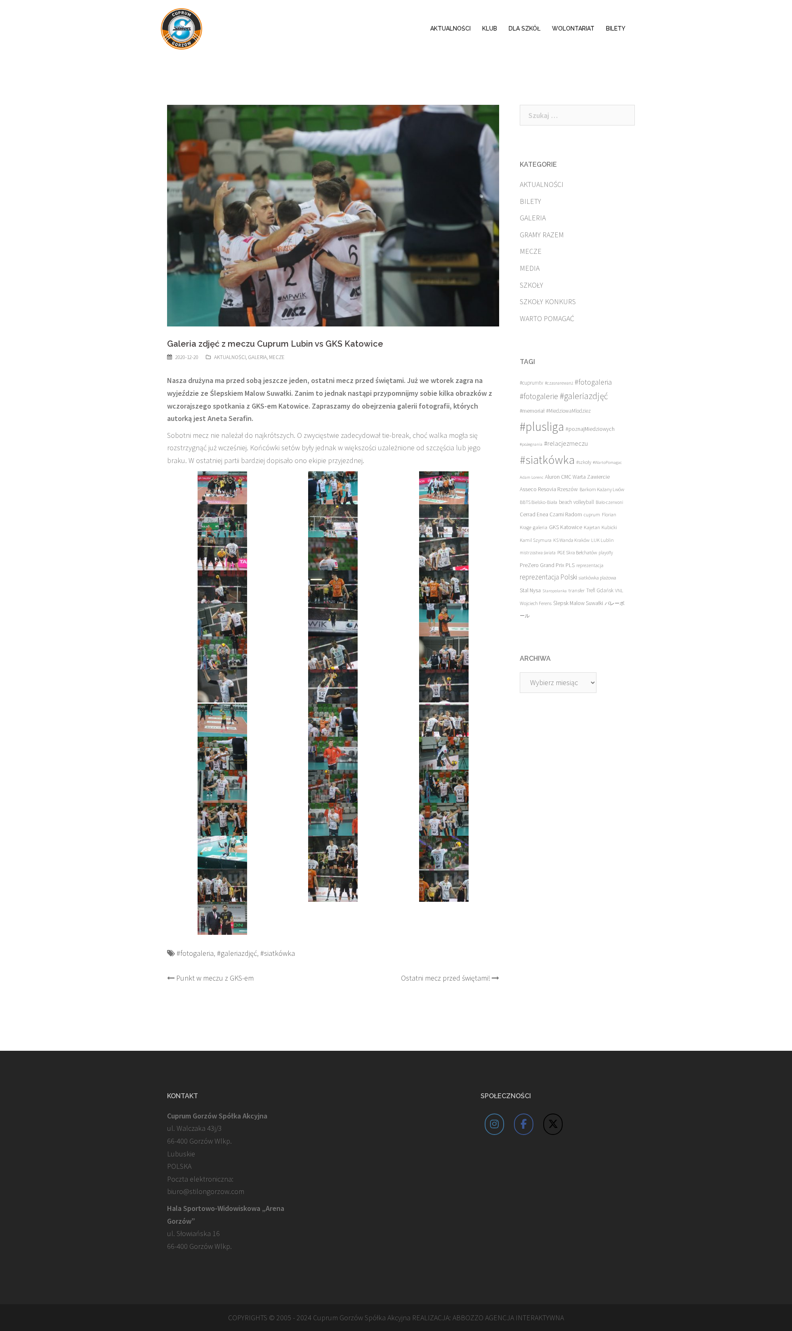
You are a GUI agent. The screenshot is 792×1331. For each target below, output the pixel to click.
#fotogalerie (539, 396)
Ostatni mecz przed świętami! (445, 978)
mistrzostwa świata (538, 553)
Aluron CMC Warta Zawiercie (577, 476)
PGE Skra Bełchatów (577, 552)
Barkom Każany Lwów (602, 489)
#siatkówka (277, 953)
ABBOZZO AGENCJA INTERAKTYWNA (508, 1317)
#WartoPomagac (607, 462)
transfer (576, 590)
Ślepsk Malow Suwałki (578, 603)
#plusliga (542, 426)
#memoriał (532, 410)
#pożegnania (531, 444)
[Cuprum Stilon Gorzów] (181, 28)
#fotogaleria (195, 953)
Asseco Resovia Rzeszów (549, 489)
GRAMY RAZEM (542, 234)
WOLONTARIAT (573, 28)
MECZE (277, 357)
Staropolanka (554, 590)
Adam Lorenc (531, 477)
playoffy (606, 553)
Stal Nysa (530, 590)
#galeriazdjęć (237, 953)
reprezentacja (589, 565)
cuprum (592, 514)
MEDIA (530, 268)
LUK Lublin (602, 540)
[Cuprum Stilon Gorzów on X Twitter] (553, 1124)
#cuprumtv (531, 382)
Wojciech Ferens (536, 603)
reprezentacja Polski (548, 577)
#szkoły (583, 462)
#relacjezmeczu (566, 443)
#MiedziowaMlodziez (568, 410)
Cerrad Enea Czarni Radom (551, 514)
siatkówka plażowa (597, 577)
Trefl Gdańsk (599, 590)
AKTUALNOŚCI (450, 28)
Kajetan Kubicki (600, 527)
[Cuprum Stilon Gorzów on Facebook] (524, 1124)
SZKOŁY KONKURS (548, 301)
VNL (619, 590)
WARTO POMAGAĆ (547, 318)
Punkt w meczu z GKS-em (215, 978)
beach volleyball (576, 502)
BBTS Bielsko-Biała (538, 502)
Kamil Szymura (536, 540)
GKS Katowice (565, 527)
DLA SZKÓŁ (524, 28)
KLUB (489, 28)
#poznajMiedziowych (590, 429)
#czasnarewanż (559, 383)
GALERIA (257, 357)
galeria (540, 527)
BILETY (615, 28)
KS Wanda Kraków (571, 540)
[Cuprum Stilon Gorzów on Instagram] (494, 1124)
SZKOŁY (531, 285)
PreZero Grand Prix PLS (547, 565)
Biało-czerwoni (609, 502)
